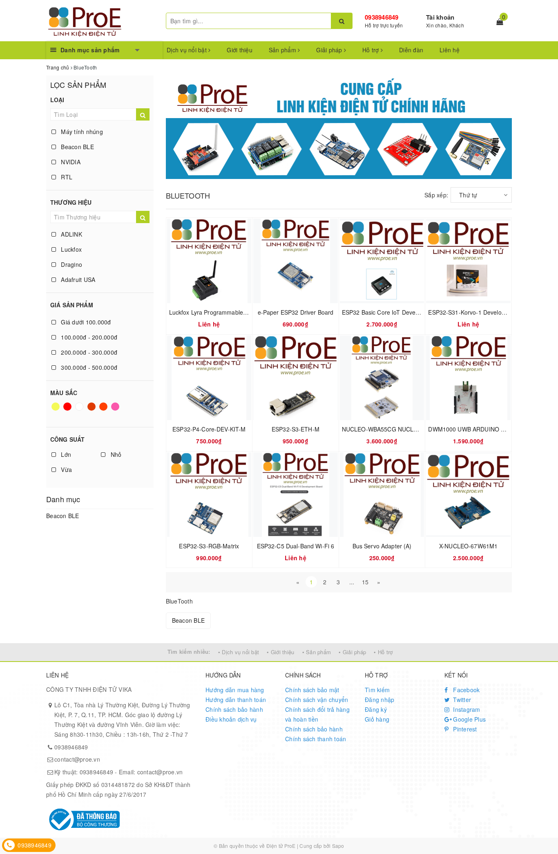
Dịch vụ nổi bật (187, 50)
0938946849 (382, 17)
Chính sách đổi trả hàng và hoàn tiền (317, 714)
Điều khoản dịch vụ (231, 719)
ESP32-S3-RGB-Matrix (209, 546)
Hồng (116, 410)
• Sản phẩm (316, 652)
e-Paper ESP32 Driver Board (296, 312)
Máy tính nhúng (81, 131)
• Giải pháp (352, 652)
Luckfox (70, 249)
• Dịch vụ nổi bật (238, 652)
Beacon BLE (76, 147)
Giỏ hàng (377, 719)
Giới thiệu (239, 50)
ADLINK (70, 234)
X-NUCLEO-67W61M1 (468, 546)
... (352, 582)
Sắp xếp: (436, 195)
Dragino (70, 264)
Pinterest (464, 729)
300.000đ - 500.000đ (88, 367)
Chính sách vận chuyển (316, 699)
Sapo (338, 845)
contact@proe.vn (77, 759)
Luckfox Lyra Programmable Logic (214, 312)
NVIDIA (69, 162)
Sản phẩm (283, 50)
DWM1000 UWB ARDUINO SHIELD (475, 429)
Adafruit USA (77, 279)
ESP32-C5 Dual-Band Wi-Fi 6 (296, 546)
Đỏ (68, 410)
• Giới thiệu (280, 652)
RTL (65, 177)
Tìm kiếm (377, 690)
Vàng (56, 410)
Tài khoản (440, 17)
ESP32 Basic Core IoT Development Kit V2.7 (400, 312)
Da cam (104, 410)
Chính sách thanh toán (315, 739)
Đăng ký (376, 709)
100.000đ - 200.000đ (88, 337)
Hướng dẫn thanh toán (235, 699)
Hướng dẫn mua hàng (234, 690)
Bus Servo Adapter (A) (382, 546)
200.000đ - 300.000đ (88, 352)
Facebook (465, 690)
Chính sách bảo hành (234, 709)
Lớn (65, 454)
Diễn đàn (411, 50)
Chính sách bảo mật (312, 690)
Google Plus (468, 719)
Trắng (80, 410)
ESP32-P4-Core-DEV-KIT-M (209, 429)
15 (365, 582)
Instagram (465, 709)
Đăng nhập (379, 699)
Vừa (65, 469)
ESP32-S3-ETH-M (295, 429)
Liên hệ (450, 50)
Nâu (92, 410)
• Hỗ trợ (383, 652)
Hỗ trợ (371, 50)
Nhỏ (115, 454)
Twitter (461, 699)
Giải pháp (330, 50)
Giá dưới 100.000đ (85, 322)
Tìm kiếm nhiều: (188, 651)
